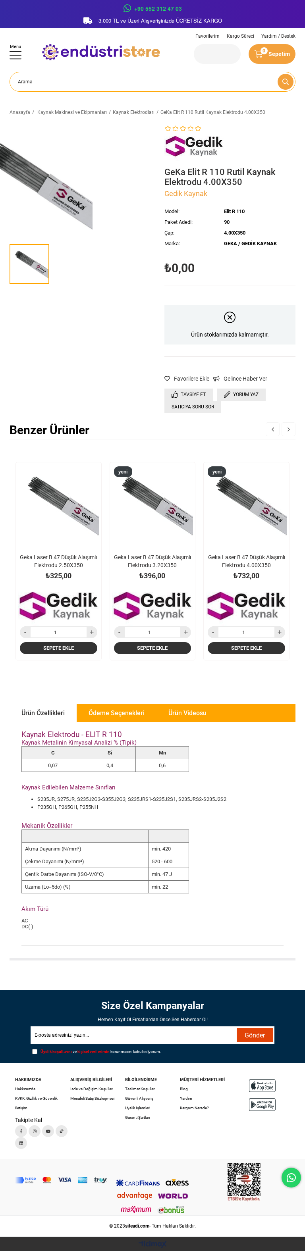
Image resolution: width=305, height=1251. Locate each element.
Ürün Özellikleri (43, 713)
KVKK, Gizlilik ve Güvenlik (36, 1098)
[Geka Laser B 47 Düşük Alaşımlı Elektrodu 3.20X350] (152, 505)
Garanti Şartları (137, 1117)
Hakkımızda (25, 1089)
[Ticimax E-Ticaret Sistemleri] (153, 1245)
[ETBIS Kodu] (244, 1182)
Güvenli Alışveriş (139, 1098)
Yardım (186, 1098)
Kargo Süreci (240, 36)
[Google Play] (262, 1104)
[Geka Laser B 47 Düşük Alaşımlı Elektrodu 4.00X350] (246, 505)
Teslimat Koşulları (140, 1089)
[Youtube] (48, 1131)
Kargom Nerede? (194, 1108)
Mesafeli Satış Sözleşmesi (92, 1098)
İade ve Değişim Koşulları (91, 1089)
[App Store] (262, 1085)
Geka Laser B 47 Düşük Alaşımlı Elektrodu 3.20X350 (152, 561)
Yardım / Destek (278, 36)
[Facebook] (21, 1131)
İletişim (21, 1108)
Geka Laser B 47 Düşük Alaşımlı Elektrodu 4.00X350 (246, 561)
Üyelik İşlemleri (137, 1108)
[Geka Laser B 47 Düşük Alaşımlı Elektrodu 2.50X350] (58, 505)
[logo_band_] (60, 1180)
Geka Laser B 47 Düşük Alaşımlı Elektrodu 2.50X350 (58, 561)
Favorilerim (207, 36)
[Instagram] (35, 1131)
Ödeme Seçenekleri (117, 713)
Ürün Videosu (187, 713)
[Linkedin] (21, 1143)
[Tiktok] (62, 1131)
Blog (184, 1089)
